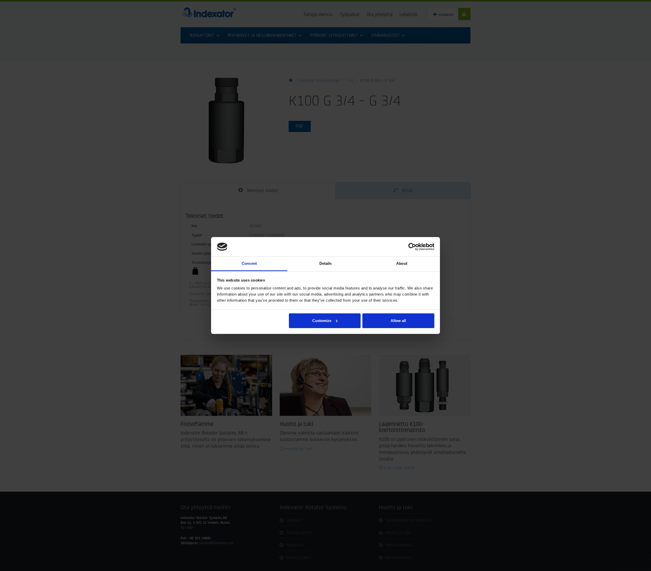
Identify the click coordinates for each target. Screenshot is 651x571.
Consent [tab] (249, 263)
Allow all (398, 320)
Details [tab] (325, 263)
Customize (321, 320)
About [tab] (401, 263)
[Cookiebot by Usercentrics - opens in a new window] (412, 247)
